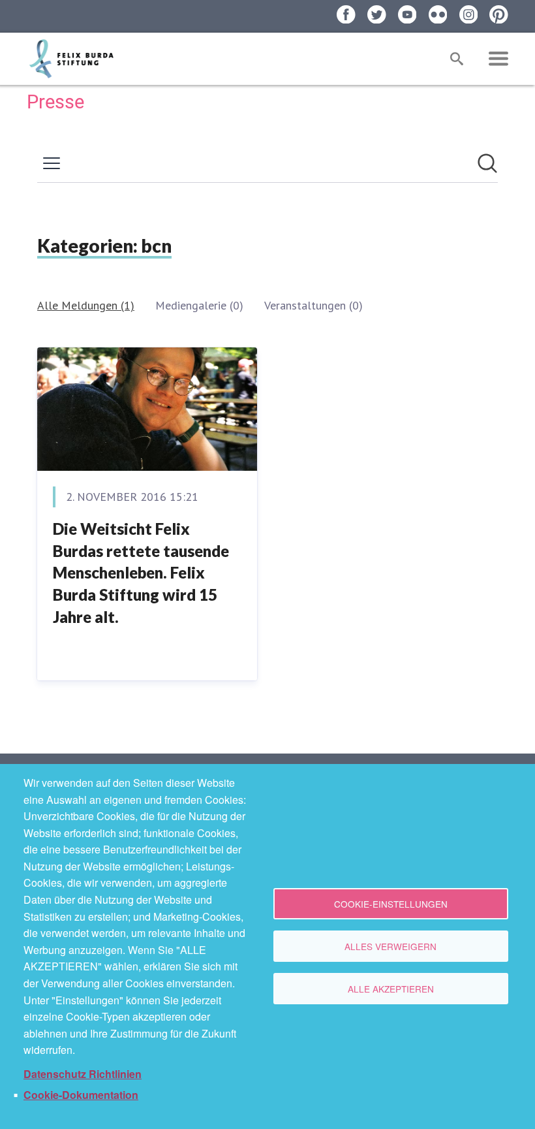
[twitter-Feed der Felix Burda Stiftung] (376, 14)
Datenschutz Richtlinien (82, 1073)
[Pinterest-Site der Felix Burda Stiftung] (498, 14)
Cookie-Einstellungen (391, 903)
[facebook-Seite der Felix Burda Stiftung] (346, 14)
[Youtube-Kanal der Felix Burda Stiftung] (407, 14)
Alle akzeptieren (391, 988)
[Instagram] (468, 14)
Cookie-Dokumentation (80, 1094)
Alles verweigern (390, 946)
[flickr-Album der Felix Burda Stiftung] (438, 14)
